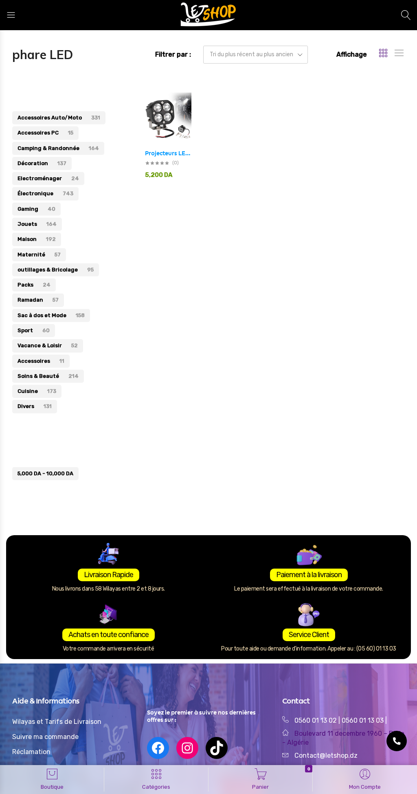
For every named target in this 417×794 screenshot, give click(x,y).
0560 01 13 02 (315, 720)
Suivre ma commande (45, 737)
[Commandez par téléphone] (396, 741)
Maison (37, 239)
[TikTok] (217, 748)
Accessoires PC (45, 133)
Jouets (37, 224)
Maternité (39, 254)
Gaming (36, 209)
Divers (35, 406)
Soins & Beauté (48, 376)
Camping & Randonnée (58, 148)
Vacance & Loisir (48, 345)
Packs (34, 285)
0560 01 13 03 (363, 720)
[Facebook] (158, 748)
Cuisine (37, 391)
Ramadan (38, 300)
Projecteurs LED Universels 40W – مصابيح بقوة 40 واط (168, 153)
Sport (34, 330)
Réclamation (31, 752)
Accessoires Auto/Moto (59, 118)
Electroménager (48, 178)
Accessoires (41, 361)
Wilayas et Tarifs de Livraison (56, 722)
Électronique (45, 193)
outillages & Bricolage (56, 270)
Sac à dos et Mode (51, 315)
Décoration (42, 163)
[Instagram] (187, 748)
